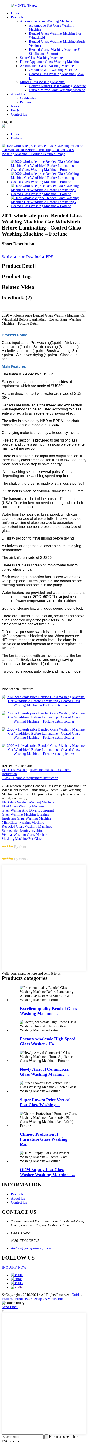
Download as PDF (39, 257)
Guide (76, 1295)
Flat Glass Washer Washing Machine (28, 802)
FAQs (15, 110)
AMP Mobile (54, 1299)
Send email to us (13, 257)
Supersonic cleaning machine (22, 830)
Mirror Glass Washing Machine (42, 82)
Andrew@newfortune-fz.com (31, 1248)
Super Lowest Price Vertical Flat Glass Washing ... (45, 1102)
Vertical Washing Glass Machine (25, 834)
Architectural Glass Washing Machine (47, 66)
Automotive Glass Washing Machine (46, 21)
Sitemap (36, 1299)
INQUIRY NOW (14, 1267)
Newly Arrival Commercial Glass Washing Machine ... (44, 1072)
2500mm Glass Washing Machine (53, 70)
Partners (25, 102)
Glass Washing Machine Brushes (25, 814)
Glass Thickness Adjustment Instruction (30, 778)
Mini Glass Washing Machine (23, 822)
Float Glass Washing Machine (23, 806)
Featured (17, 138)
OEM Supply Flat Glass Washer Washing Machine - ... (47, 1172)
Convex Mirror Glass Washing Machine (57, 86)
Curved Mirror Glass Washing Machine (57, 90)
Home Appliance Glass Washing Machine (49, 62)
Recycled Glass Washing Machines (27, 826)
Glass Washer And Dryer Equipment (28, 810)
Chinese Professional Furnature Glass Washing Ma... (43, 1139)
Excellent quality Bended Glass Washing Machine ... (48, 1011)
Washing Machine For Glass (22, 839)
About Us (18, 94)
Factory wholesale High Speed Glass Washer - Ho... (48, 1041)
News (15, 106)
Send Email (10, 1307)
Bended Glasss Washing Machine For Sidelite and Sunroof (56, 52)
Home (15, 13)
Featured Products (15, 1299)
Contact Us (19, 114)
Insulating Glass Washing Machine (26, 818)
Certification (28, 98)
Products (17, 17)
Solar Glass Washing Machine (41, 58)
